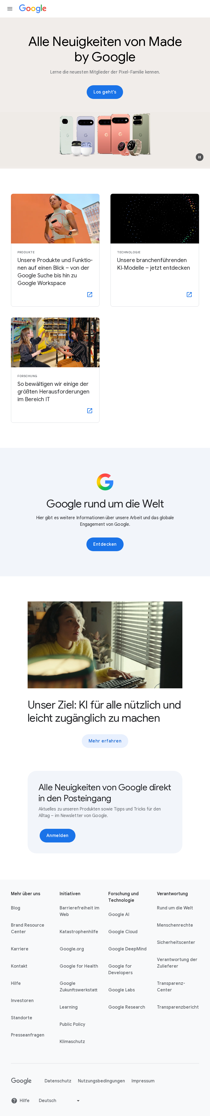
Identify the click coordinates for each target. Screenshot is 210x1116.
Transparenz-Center (171, 987)
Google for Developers (120, 970)
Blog (15, 908)
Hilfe (16, 983)
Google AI (118, 914)
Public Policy (72, 1024)
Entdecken (105, 544)
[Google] (32, 8)
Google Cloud (123, 932)
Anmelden (57, 835)
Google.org (72, 949)
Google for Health (79, 966)
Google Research (126, 1007)
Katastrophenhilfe (79, 932)
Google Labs (121, 990)
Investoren (22, 1000)
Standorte (21, 1018)
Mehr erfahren (105, 741)
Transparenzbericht (178, 1007)
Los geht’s (105, 92)
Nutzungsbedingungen (101, 1081)
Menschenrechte (175, 925)
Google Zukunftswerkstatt (78, 987)
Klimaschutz (72, 1041)
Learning (69, 1007)
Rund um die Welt (175, 908)
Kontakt (19, 966)
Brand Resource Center (27, 929)
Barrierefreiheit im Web (79, 911)
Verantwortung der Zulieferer (177, 963)
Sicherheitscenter (176, 942)
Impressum (143, 1081)
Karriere (19, 949)
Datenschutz (58, 1081)
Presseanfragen (27, 1035)
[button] (199, 157)
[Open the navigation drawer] (9, 8)
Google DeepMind (127, 949)
